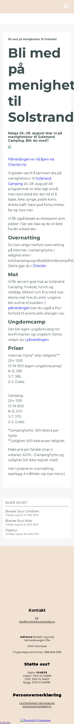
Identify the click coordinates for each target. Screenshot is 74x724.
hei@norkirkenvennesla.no (37, 621)
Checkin (39, 266)
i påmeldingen (37, 340)
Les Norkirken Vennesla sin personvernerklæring (37, 704)
